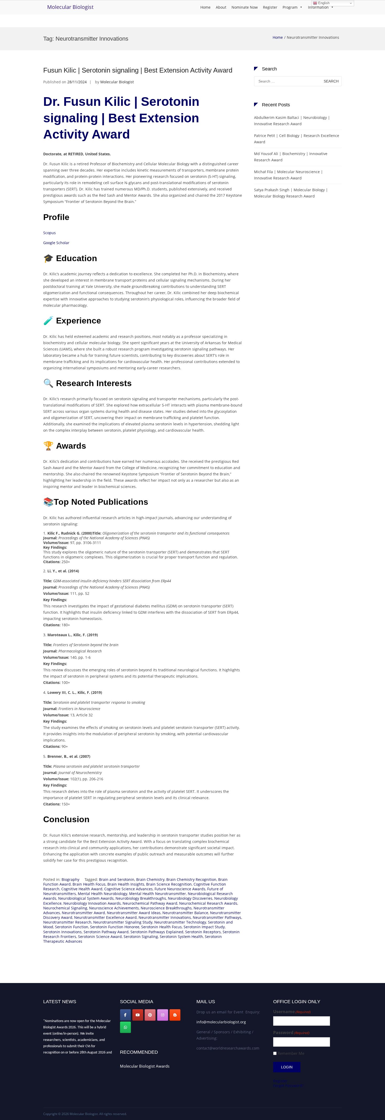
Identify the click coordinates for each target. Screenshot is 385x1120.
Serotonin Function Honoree (114, 926)
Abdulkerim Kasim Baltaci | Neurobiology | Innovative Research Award (292, 120)
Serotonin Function (71, 926)
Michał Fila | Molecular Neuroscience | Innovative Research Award (288, 174)
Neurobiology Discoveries (190, 898)
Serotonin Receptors (203, 931)
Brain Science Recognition (169, 884)
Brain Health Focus (89, 884)
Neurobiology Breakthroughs (141, 898)
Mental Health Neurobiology (102, 893)
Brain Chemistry (150, 879)
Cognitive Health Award (81, 888)
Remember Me (291, 1053)
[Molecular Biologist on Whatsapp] (125, 1027)
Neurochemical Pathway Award (150, 903)
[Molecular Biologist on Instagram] (162, 1015)
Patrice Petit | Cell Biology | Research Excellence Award (296, 138)
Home (205, 7)
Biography (70, 879)
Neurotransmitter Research (67, 922)
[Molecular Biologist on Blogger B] (174, 1015)
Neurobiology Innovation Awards (92, 903)
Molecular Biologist (70, 6)
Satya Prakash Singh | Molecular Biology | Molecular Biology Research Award (291, 193)
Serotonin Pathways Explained (156, 931)
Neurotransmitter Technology (180, 922)
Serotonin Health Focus (161, 926)
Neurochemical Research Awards (208, 903)
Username (292, 1011)
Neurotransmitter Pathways (217, 917)
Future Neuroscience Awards (180, 888)
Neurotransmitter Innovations (165, 917)
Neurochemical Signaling (65, 907)
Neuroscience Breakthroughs (166, 907)
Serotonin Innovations (62, 931)
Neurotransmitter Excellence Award (105, 917)
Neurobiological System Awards (86, 898)
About (221, 7)
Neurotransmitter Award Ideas (134, 912)
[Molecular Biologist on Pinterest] (150, 1015)
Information (318, 7)
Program (290, 7)
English (323, 3)
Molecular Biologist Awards (144, 1066)
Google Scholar (56, 242)
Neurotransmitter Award (83, 912)
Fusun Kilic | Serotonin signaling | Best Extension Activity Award (137, 70)
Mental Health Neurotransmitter (157, 893)
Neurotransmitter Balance (185, 912)
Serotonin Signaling (141, 936)
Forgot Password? (288, 1085)
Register (270, 7)
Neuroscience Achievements (114, 907)
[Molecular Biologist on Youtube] (137, 1015)
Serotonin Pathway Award (106, 931)
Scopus (49, 232)
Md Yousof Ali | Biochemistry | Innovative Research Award (290, 156)
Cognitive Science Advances (128, 888)
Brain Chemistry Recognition (191, 879)
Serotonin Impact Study (204, 926)
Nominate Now (245, 7)
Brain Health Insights (125, 884)
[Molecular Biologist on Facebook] (125, 1015)
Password (291, 1032)
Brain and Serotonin (116, 879)
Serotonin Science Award (100, 936)
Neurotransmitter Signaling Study (122, 922)
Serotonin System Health (181, 936)
